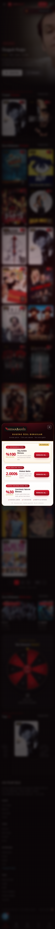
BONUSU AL (42, 455)
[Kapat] (49, 427)
